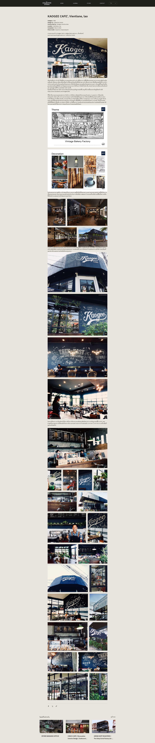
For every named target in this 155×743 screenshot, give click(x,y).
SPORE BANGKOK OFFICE (50, 736)
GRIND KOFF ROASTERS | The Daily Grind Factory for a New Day (103, 737)
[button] (62, 3)
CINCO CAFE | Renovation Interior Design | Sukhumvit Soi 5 (77, 737)
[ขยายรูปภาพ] (57, 212)
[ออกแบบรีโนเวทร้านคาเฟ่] (77, 726)
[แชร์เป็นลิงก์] (56, 706)
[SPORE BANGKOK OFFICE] (51, 726)
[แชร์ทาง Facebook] (48, 706)
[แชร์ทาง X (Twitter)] (52, 706)
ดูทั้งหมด (113, 717)
